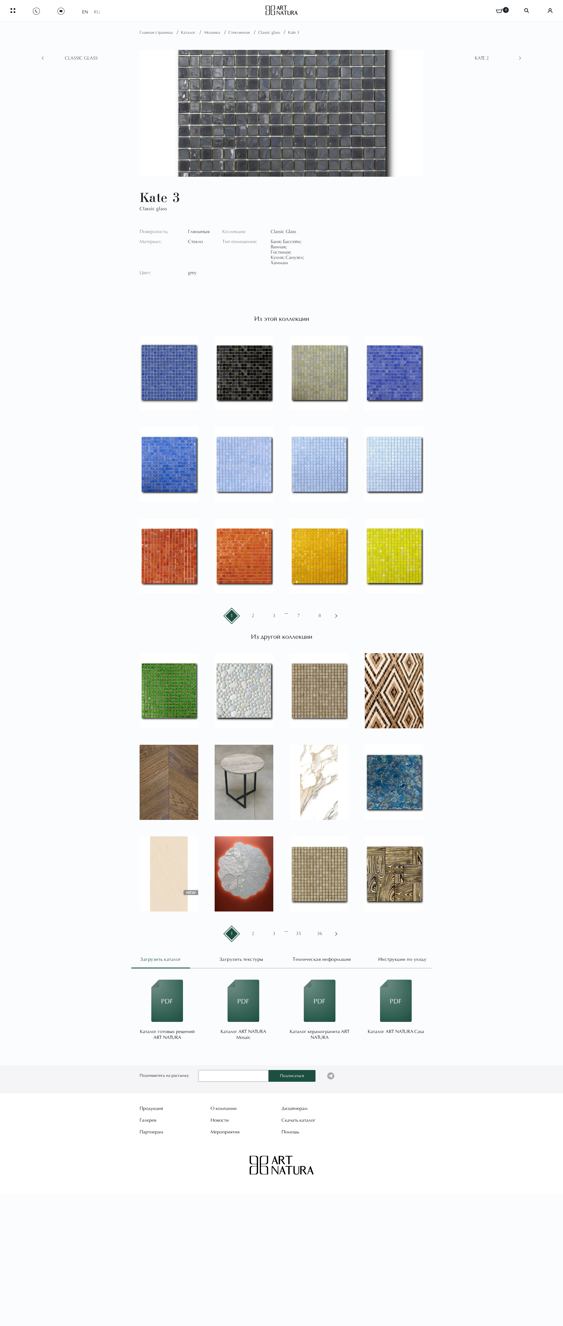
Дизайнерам (295, 1108)
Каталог (189, 33)
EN (85, 12)
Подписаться (292, 1076)
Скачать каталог (299, 1120)
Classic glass (269, 33)
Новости (220, 1120)
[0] (499, 10)
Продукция (151, 1108)
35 (298, 933)
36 (319, 933)
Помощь (290, 1132)
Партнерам (151, 1132)
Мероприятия (225, 1132)
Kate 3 (293, 33)
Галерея (148, 1120)
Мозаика (212, 33)
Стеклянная (239, 33)
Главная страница (157, 33)
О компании (224, 1108)
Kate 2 (482, 58)
